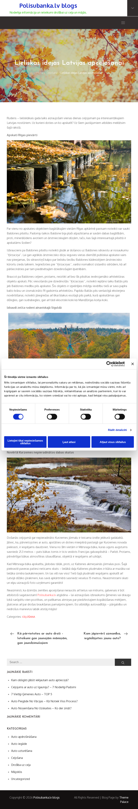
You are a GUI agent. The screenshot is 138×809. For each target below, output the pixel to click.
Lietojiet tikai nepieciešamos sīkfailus (25, 442)
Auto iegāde (19, 744)
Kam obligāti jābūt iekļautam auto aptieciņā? (40, 680)
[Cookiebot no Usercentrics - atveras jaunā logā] (109, 364)
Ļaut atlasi (69, 442)
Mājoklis (16, 772)
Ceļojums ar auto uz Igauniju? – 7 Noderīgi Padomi (43, 687)
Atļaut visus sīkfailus (113, 442)
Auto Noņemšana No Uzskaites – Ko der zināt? (41, 708)
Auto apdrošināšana (23, 737)
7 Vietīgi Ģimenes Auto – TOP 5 (31, 694)
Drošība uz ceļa (21, 765)
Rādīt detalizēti (117, 429)
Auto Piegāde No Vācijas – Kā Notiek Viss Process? (44, 701)
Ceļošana (28, 616)
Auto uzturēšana (21, 751)
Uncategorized (20, 779)
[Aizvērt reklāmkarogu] (132, 364)
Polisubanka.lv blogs (48, 5)
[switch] (52, 417)
